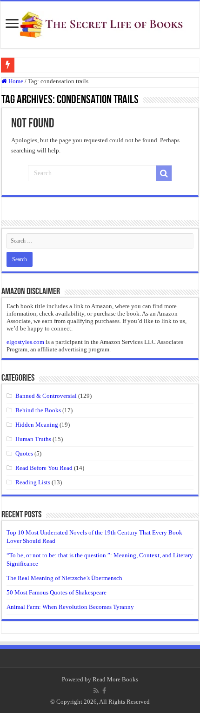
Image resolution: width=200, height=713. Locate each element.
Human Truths (33, 439)
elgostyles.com (25, 341)
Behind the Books (38, 410)
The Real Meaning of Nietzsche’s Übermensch (64, 577)
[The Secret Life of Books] (100, 23)
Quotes (24, 453)
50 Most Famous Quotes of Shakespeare (57, 592)
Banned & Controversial (46, 395)
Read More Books (115, 679)
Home (15, 81)
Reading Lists (32, 482)
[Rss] (96, 690)
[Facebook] (104, 690)
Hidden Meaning (36, 424)
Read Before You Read (44, 467)
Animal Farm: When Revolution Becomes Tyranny (70, 606)
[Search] (164, 173)
